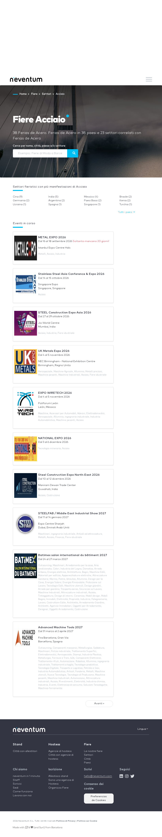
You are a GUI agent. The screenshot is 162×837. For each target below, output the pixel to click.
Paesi (87, 762)
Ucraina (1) (19, 204)
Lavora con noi (22, 795)
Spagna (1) (55, 204)
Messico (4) (91, 196)
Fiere (87, 744)
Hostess (54, 744)
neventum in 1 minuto (26, 776)
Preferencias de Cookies (99, 798)
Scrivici (17, 784)
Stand (17, 744)
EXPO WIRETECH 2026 (55, 392)
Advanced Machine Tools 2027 (60, 627)
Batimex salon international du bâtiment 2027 (72, 555)
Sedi (15, 788)
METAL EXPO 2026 (52, 237)
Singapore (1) (92, 204)
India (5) (53, 196)
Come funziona (23, 791)
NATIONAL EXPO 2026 (54, 438)
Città (87, 759)
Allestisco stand (58, 776)
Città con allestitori (25, 751)
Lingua (142, 729)
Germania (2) (21, 200)
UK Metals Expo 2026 (53, 350)
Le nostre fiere (93, 751)
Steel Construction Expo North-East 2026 (69, 474)
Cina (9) (18, 196)
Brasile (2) (126, 196)
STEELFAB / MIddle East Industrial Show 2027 (72, 513)
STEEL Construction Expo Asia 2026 (64, 312)
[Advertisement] (81, 43)
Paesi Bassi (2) (93, 200)
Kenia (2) (125, 200)
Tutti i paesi (125, 212)
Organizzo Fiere (58, 788)
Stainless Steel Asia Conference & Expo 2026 (71, 273)
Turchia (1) (126, 204)
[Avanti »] (72, 153)
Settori (88, 755)
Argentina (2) (56, 200)
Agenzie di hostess (60, 751)
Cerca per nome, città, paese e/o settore (39, 146)
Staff (16, 780)
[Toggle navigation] (149, 79)
